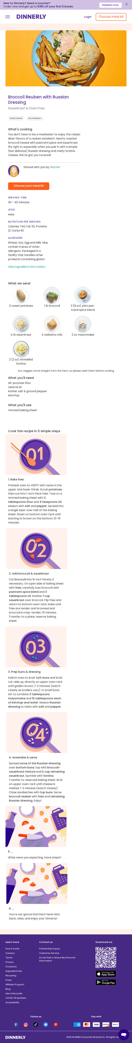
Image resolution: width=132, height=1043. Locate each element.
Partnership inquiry (49, 948)
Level (11, 209)
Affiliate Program (15, 984)
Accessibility (12, 1002)
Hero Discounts (14, 993)
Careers (10, 953)
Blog (8, 989)
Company (11, 966)
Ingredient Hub (14, 971)
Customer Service (49, 953)
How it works (12, 948)
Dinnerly (31, 16)
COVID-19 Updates (16, 998)
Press (9, 980)
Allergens (15, 238)
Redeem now (110, 5)
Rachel (55, 167)
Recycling (11, 975)
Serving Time (17, 197)
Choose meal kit (111, 16)
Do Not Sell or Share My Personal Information (57, 959)
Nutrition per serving (24, 221)
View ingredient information (26, 267)
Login (87, 17)
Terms (9, 957)
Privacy (10, 962)
